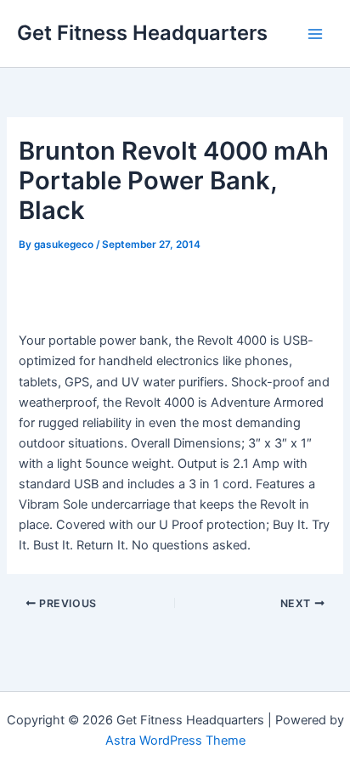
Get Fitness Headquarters (142, 32)
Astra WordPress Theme (175, 740)
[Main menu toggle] (315, 34)
